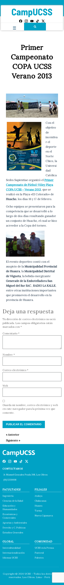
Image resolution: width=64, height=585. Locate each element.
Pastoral (39, 552)
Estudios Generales (13, 532)
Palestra (39, 557)
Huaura (38, 505)
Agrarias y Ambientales (15, 522)
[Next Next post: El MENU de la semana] (11, 440)
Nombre (9, 354)
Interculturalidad (11, 547)
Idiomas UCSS (10, 557)
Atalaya (38, 495)
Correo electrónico (15, 370)
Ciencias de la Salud (13, 500)
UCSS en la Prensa (44, 547)
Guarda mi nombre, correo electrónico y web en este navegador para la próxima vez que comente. (30, 408)
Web (5, 385)
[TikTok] (37, 21)
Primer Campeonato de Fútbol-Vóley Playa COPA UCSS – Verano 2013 (30, 184)
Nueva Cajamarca (44, 515)
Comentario (11, 333)
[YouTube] (31, 21)
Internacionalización (14, 552)
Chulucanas (40, 500)
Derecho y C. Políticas (14, 527)
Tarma (38, 510)
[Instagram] (26, 21)
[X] (43, 21)
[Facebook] (20, 21)
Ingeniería (8, 495)
